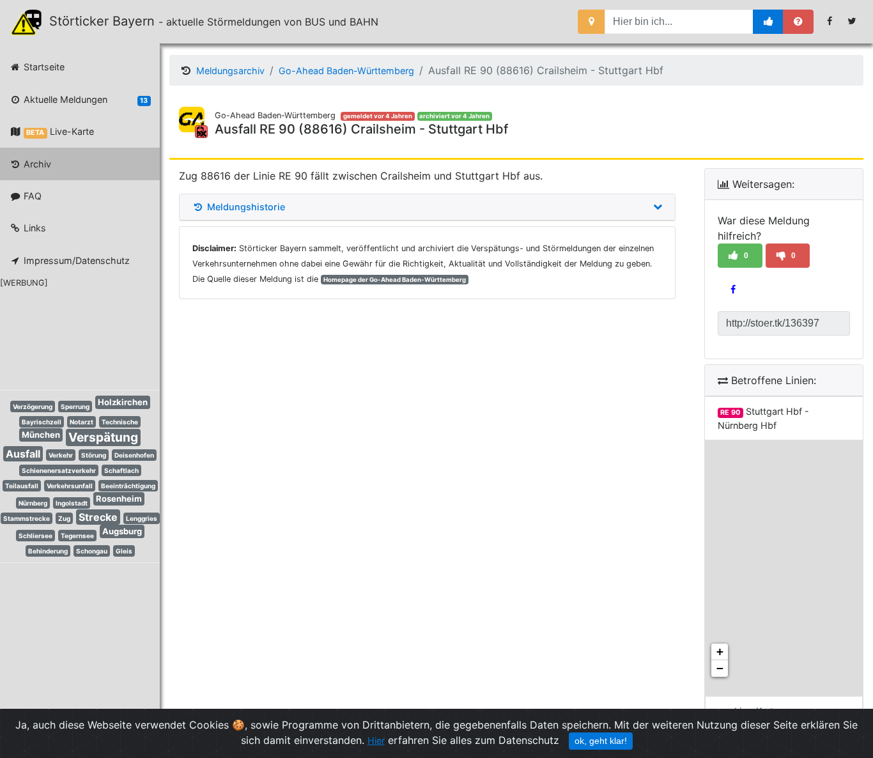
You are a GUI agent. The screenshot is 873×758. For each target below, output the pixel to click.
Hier (376, 740)
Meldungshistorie (245, 207)
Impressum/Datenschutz (75, 260)
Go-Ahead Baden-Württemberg (346, 70)
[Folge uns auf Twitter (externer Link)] (852, 21)
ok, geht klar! (601, 741)
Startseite (43, 66)
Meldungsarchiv (230, 70)
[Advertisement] (70, 337)
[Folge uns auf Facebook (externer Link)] (830, 21)
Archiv (36, 164)
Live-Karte (59, 131)
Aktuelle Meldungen (84, 99)
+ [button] (719, 651)
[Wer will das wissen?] (798, 22)
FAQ (31, 195)
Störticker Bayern (107, 21)
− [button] (719, 668)
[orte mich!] (591, 22)
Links (33, 227)
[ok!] (768, 22)
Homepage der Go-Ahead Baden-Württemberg (394, 279)
